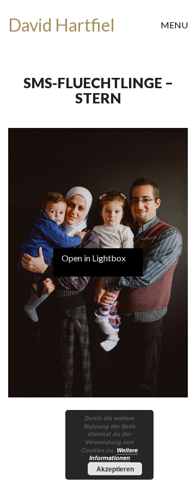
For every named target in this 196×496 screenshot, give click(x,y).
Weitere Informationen (113, 454)
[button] (174, 25)
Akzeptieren (115, 469)
